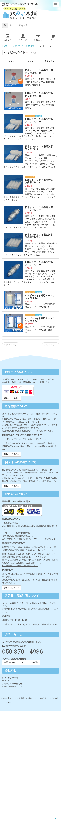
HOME (5, 46)
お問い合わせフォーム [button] (14, 662)
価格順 (12, 61)
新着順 (30, 61)
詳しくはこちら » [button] (12, 398)
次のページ (49, 345)
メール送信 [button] (33, 662)
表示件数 (49, 61)
